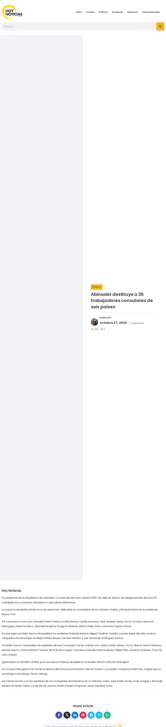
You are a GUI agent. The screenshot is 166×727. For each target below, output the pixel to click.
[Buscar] (160, 26)
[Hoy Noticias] (12, 12)
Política (96, 287)
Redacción (105, 317)
